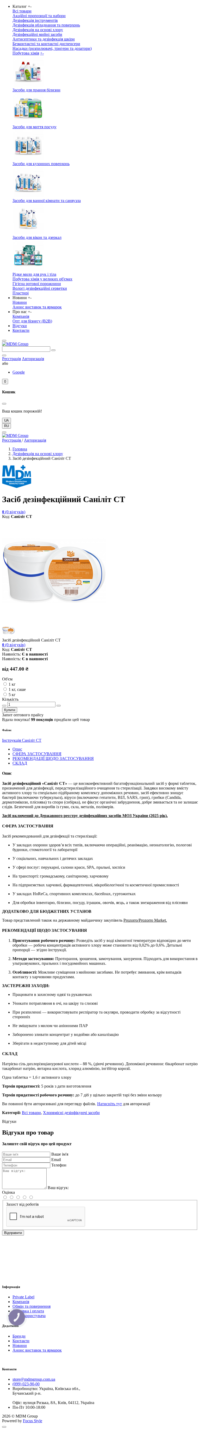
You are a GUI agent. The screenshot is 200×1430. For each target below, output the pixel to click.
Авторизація (33, 358)
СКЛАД (19, 763)
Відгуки (19, 325)
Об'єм (7, 679)
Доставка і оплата (28, 1311)
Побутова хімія (25, 53)
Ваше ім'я (59, 1154)
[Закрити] (4, 403)
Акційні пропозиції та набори (39, 16)
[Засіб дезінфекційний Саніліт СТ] (54, 621)
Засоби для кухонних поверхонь (41, 163)
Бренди (19, 1336)
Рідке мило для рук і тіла (34, 274)
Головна (19, 449)
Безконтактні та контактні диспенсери (46, 44)
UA (6, 420)
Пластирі (20, 293)
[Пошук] (53, 350)
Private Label (23, 1297)
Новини (19, 302)
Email (56, 1159)
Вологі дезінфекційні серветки (39, 288)
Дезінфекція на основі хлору (37, 30)
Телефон (58, 1165)
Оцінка (8, 1192)
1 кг (12, 684)
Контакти (20, 330)
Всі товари (22, 11)
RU (6, 426)
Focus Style (32, 1421)
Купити (9, 710)
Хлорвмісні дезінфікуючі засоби (71, 1112)
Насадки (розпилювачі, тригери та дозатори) (52, 48)
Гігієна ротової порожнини (36, 283)
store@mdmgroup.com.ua (33, 1379)
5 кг (12, 694)
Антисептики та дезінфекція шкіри (43, 39)
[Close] (4, 432)
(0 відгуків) (13, 512)
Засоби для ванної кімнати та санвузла (46, 200)
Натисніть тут (109, 1104)
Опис (17, 749)
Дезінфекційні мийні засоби (37, 34)
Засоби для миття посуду (34, 127)
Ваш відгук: (58, 1187)
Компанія (20, 316)
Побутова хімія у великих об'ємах (42, 279)
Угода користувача (29, 1315)
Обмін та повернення (31, 1306)
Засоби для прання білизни (36, 90)
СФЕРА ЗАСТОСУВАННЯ (36, 754)
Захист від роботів (22, 1204)
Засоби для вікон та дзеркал (36, 237)
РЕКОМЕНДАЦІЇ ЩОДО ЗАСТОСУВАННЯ (53, 758)
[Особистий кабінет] (4, 355)
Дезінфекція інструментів (35, 20)
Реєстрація (11, 358)
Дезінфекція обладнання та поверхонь (46, 25)
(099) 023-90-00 (26, 1384)
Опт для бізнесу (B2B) (32, 321)
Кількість (10, 699)
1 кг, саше (17, 689)
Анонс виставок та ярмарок (37, 307)
